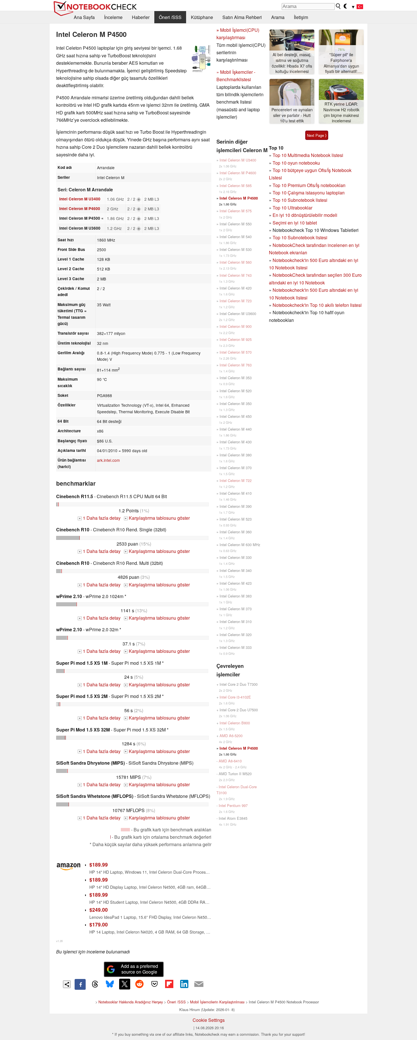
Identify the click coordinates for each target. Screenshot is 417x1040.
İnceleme (113, 17)
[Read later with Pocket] (154, 984)
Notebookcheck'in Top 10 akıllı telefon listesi (317, 305)
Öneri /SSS (170, 17)
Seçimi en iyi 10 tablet (295, 222)
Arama (278, 17)
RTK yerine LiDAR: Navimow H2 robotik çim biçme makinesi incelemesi (341, 112)
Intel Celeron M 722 (236, 480)
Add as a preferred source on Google (139, 969)
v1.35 (59, 941)
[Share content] (67, 984)
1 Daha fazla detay (100, 518)
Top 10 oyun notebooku (296, 163)
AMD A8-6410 (230, 761)
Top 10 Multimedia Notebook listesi (308, 155)
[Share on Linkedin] (184, 984)
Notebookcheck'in (291, 290)
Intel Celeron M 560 (236, 262)
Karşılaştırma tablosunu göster (157, 518)
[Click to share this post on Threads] (95, 984)
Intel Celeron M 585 (236, 185)
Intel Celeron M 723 (236, 300)
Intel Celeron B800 (235, 723)
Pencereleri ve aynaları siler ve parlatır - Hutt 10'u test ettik (292, 115)
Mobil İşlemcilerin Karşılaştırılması (217, 1002)
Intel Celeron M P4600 (79, 208)
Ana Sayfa (84, 17)
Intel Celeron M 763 (236, 365)
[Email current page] (198, 984)
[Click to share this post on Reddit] (139, 984)
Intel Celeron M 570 (236, 352)
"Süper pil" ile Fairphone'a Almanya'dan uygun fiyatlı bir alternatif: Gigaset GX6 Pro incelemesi (341, 63)
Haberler (140, 17)
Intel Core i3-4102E (235, 697)
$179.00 (98, 924)
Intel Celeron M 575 (236, 210)
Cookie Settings (209, 1020)
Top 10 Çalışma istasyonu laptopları (309, 192)
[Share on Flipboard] (169, 984)
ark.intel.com (108, 460)
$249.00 (98, 909)
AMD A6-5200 (231, 735)
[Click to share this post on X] (124, 984)
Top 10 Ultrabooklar (292, 207)
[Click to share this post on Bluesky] (109, 984)
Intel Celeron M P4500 (239, 198)
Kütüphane (202, 17)
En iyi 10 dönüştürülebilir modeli (305, 215)
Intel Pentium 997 (233, 805)
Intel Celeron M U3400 (79, 199)
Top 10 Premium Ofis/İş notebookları (309, 185)
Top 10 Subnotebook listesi (300, 200)
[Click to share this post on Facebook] (80, 984)
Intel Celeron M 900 (236, 326)
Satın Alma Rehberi (242, 17)
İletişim (301, 17)
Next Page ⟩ (317, 135)
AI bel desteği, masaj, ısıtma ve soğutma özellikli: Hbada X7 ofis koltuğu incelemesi (292, 63)
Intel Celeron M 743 (236, 275)
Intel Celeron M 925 (236, 339)
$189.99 (98, 864)
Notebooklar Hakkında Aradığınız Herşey (130, 1002)
